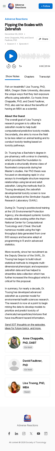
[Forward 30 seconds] (14, 66)
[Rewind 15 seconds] (8, 66)
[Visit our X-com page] (31, 433)
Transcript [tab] (44, 76)
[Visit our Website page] (45, 433)
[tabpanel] (27, 209)
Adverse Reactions (20, 6)
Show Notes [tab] (12, 76)
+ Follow (45, 6)
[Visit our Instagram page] (23, 433)
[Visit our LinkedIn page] (16, 433)
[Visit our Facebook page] (9, 433)
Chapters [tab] (29, 76)
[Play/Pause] (11, 56)
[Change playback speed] (20, 66)
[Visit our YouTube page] (38, 433)
